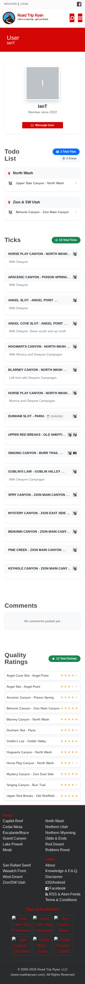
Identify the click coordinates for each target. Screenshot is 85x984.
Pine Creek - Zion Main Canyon (34, 550)
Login (24, 3)
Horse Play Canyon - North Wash (37, 254)
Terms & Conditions (61, 900)
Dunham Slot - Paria (26, 416)
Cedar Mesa (12, 827)
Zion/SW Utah (14, 882)
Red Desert (54, 844)
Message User (44, 125)
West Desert (12, 877)
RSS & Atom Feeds (64, 894)
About (50, 865)
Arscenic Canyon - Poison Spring (37, 277)
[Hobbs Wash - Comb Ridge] (42, 946)
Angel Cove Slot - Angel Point (35, 323)
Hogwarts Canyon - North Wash (37, 346)
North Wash (54, 821)
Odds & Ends (56, 838)
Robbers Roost (57, 850)
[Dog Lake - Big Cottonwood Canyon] (21, 925)
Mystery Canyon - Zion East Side (37, 513)
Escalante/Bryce (16, 833)
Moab (7, 850)
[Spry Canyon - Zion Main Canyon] (21, 946)
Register (10, 3)
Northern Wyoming (60, 833)
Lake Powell (13, 844)
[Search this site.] (72, 18)
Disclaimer (54, 877)
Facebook (57, 888)
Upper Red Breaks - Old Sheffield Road (43, 434)
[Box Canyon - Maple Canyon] (63, 925)
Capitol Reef (13, 821)
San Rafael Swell (17, 865)
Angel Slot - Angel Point (30, 300)
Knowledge (54, 871)
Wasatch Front (14, 871)
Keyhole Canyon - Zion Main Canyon (40, 568)
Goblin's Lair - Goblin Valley (34, 471)
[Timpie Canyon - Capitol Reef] (63, 946)
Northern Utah (56, 827)
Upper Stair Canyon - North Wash (40, 183)
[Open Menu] (80, 18)
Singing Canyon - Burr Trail (33, 453)
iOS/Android (55, 882)
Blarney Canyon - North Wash (35, 370)
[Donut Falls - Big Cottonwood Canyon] (42, 925)
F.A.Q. (73, 871)
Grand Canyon (14, 838)
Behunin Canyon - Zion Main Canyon (42, 212)
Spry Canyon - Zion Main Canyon (36, 495)
